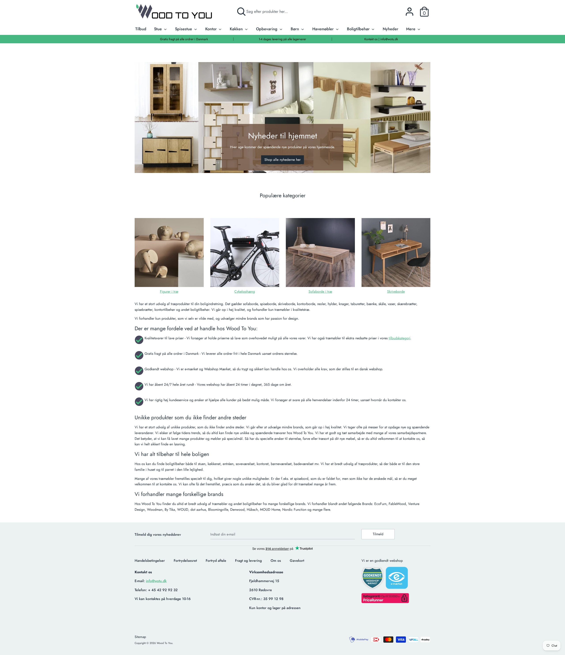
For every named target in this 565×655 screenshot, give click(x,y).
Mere (411, 29)
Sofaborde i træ (320, 291)
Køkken (237, 29)
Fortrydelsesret (185, 560)
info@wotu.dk (156, 580)
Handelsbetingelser (150, 560)
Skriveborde (396, 291)
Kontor (211, 29)
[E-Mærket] (397, 579)
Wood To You (164, 643)
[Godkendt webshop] (373, 579)
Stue (158, 29)
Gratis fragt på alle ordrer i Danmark (184, 39)
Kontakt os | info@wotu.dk (381, 39)
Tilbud (140, 29)
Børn (295, 29)
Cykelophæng (244, 291)
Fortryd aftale (216, 560)
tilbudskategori (399, 338)
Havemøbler (323, 29)
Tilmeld (378, 534)
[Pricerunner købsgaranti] (385, 601)
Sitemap (140, 636)
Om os (276, 560)
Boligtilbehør (359, 29)
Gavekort (297, 560)
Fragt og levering (248, 560)
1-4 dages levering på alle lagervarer (282, 39)
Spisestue (184, 29)
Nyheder (390, 29)
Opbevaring (267, 29)
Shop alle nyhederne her (282, 159)
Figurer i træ (169, 291)
